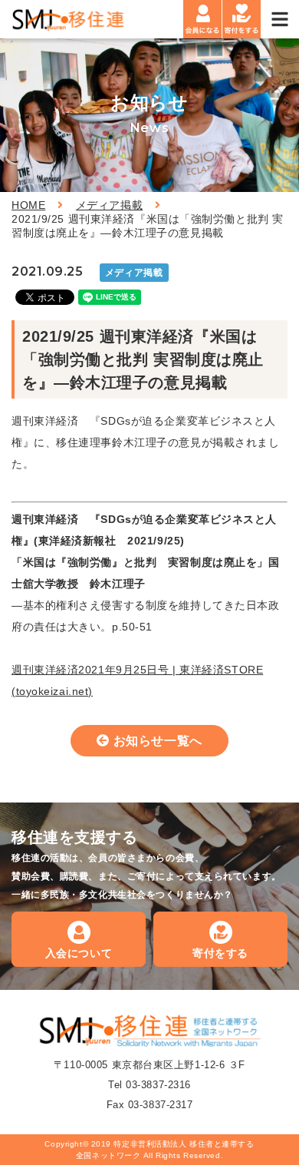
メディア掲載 (109, 205)
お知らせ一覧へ (157, 740)
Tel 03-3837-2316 (149, 1085)
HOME (28, 205)
